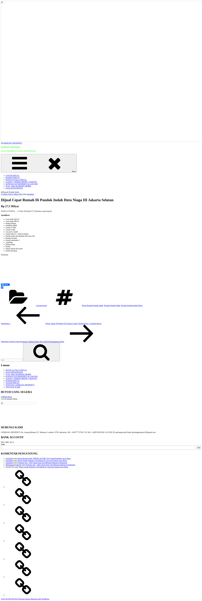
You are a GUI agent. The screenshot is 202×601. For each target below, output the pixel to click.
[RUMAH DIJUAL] (23, 505)
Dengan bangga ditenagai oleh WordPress (33, 599)
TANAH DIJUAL (12, 175)
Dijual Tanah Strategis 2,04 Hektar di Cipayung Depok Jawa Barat (42, 461)
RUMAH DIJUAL (13, 178)
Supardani (30, 194)
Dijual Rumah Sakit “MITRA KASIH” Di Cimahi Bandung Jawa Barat (44, 458)
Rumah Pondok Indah (112, 306)
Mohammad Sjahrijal (13, 465)
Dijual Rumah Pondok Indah (92, 306)
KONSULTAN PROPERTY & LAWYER (22, 184)
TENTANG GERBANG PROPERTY (20, 385)
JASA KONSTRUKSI (14, 188)
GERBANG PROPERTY (10, 147)
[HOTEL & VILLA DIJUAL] (23, 523)
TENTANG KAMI (13, 387)
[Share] (101, 287)
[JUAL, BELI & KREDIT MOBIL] (23, 577)
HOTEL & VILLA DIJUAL (16, 180)
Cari (3, 444)
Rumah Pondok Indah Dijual (131, 306)
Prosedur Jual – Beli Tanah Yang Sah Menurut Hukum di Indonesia (42, 463)
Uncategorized (41, 306)
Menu (74, 171)
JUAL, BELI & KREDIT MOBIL (18, 186)
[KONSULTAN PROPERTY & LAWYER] (23, 559)
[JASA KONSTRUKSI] (23, 595)
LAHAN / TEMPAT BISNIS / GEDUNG (21, 182)
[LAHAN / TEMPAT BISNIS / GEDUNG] (23, 541)
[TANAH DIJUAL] (23, 487)
